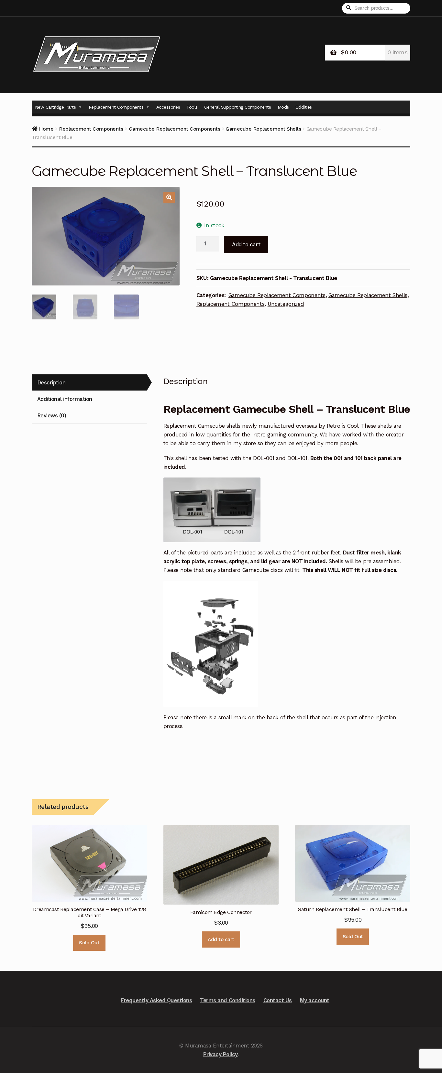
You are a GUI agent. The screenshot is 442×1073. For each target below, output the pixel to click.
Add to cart (246, 244)
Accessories (168, 107)
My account (314, 1000)
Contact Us (277, 1000)
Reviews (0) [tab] (51, 415)
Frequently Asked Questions (156, 1000)
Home (46, 129)
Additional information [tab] (64, 399)
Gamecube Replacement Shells (263, 129)
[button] (169, 197)
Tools (192, 107)
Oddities (303, 107)
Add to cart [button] (221, 939)
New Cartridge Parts (55, 107)
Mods (283, 107)
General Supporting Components (237, 107)
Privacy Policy (220, 1054)
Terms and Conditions (227, 1000)
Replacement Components (116, 107)
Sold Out (89, 943)
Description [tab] (51, 382)
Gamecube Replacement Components (174, 129)
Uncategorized (286, 304)
